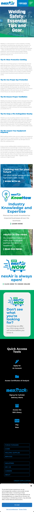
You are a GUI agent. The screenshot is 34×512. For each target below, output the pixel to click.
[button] (31, 486)
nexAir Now (22, 3)
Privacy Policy (23, 509)
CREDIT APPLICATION (22, 481)
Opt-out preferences (12, 509)
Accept (17, 505)
